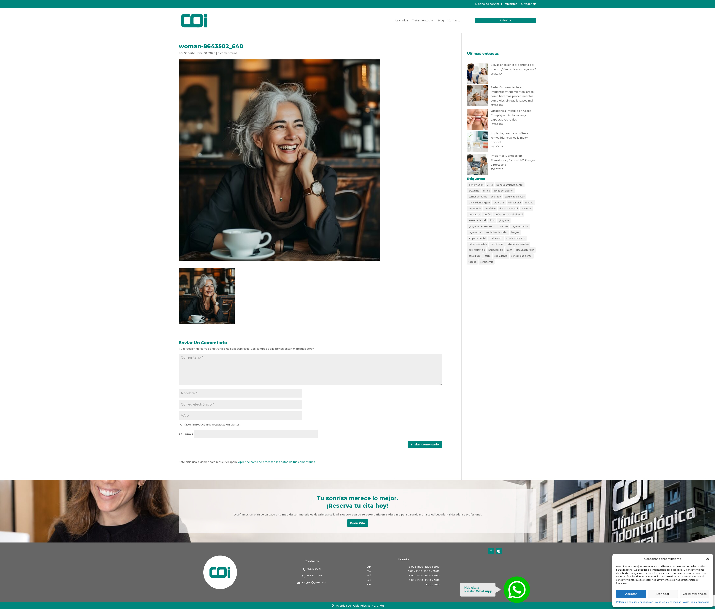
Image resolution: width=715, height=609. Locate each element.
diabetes (526, 208)
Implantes (510, 4)
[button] (707, 559)
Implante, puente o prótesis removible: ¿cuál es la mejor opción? (510, 138)
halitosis (503, 226)
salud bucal (475, 255)
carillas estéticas (478, 196)
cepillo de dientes (515, 196)
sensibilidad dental (521, 255)
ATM (490, 185)
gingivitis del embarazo (482, 226)
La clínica (401, 20)
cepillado (496, 196)
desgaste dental (508, 208)
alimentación (476, 185)
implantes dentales (496, 232)
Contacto (454, 20)
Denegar (662, 594)
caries (486, 190)
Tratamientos (421, 20)
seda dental (501, 255)
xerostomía (486, 261)
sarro (488, 255)
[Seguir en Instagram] (499, 551)
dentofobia (475, 208)
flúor (492, 220)
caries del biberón (503, 190)
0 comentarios (227, 53)
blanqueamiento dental (509, 185)
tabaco (472, 261)
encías (487, 214)
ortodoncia (497, 244)
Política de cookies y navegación (634, 602)
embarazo (474, 214)
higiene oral (475, 232)
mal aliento (496, 238)
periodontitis (495, 250)
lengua (515, 232)
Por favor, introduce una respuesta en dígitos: (209, 424)
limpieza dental (477, 238)
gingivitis (504, 220)
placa (509, 250)
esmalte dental (477, 220)
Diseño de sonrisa (487, 4)
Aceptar (631, 594)
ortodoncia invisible (518, 244)
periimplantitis (477, 250)
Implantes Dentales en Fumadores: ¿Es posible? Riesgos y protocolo (513, 160)
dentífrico (490, 208)
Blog (441, 20)
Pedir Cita (357, 523)
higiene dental (520, 226)
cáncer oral (514, 202)
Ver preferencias (694, 594)
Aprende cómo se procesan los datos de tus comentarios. (277, 462)
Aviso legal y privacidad (668, 602)
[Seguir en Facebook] (491, 551)
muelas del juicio (515, 238)
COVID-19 (499, 202)
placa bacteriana (525, 250)
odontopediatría (478, 244)
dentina (529, 202)
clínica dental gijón (479, 202)
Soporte (189, 53)
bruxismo (474, 190)
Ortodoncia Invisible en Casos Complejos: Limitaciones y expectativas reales (511, 115)
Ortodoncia (528, 4)
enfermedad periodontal (509, 214)
